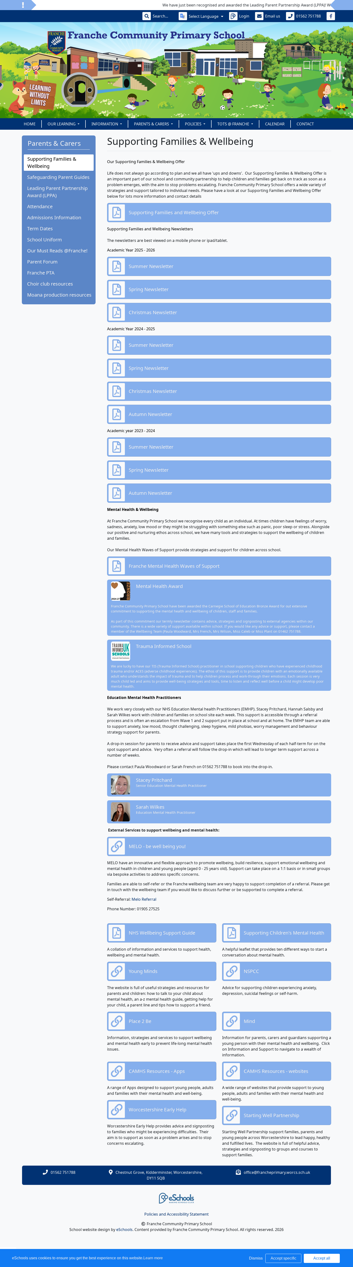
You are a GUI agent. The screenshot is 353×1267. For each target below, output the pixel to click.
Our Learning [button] (62, 124)
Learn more (153, 1258)
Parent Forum (42, 261)
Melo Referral (144, 899)
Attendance (40, 206)
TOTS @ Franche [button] (233, 124)
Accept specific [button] (283, 1258)
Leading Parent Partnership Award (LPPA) (57, 192)
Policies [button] (193, 124)
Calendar (275, 124)
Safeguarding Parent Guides (58, 177)
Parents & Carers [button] (152, 124)
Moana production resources (59, 295)
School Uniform (44, 239)
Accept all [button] (321, 1258)
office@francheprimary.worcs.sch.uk (277, 1172)
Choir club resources (50, 284)
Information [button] (105, 124)
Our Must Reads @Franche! (57, 250)
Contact (305, 124)
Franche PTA (41, 272)
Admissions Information (54, 217)
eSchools (124, 1229)
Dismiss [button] (256, 1258)
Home (30, 124)
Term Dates (40, 228)
